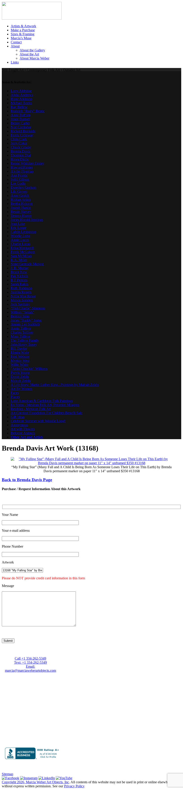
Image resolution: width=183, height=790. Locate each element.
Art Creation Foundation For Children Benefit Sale (46, 413)
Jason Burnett (20, 119)
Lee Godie (18, 183)
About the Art (29, 54)
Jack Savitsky (20, 304)
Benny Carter (20, 123)
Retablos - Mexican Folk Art (31, 409)
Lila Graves (19, 191)
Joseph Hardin (21, 208)
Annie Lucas (20, 240)
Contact (16, 42)
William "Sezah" (22, 312)
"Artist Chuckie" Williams (29, 369)
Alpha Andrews (22, 95)
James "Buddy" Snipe (26, 320)
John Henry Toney (24, 344)
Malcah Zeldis (21, 381)
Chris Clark (19, 139)
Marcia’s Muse (21, 38)
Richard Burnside (23, 131)
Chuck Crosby (21, 147)
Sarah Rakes (19, 284)
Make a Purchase (23, 30)
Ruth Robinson (21, 288)
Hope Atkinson (21, 99)
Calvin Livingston (23, 232)
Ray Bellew (19, 107)
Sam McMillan (21, 256)
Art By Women (21, 389)
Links (15, 62)
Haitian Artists (21, 199)
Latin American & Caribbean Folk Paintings (42, 401)
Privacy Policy (74, 786)
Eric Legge (18, 228)
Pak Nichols (19, 276)
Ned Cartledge (21, 127)
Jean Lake (18, 224)
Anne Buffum (20, 115)
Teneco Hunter (21, 216)
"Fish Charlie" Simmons (28, 308)
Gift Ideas (18, 417)
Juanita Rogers (21, 292)
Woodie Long (20, 236)
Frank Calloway (22, 135)
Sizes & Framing (22, 34)
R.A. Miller (19, 260)
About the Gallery (32, 50)
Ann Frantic (19, 175)
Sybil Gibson (20, 179)
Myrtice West (20, 360)
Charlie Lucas (20, 244)
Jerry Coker (19, 143)
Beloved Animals (23, 433)
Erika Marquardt (22, 248)
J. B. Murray (20, 268)
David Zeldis (20, 377)
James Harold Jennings (27, 220)
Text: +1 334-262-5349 (30, 662)
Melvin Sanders (22, 300)
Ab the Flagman (22, 171)
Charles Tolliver (22, 332)
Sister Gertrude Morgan (27, 264)
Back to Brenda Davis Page (27, 479)
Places (15, 397)
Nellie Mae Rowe (23, 296)
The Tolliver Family (25, 340)
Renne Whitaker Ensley (27, 163)
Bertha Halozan (22, 203)
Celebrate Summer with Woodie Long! (38, 421)
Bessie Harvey (21, 212)
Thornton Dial (21, 155)
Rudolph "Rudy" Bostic (28, 111)
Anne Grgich (20, 195)
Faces (15, 393)
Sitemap (7, 774)
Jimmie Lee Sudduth (25, 324)
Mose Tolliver (20, 336)
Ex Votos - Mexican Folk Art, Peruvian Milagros (45, 405)
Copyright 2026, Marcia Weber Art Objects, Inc (35, 782)
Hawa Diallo (20, 159)
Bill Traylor (19, 348)
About (15, 46)
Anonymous (19, 425)
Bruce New (19, 272)
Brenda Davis (20, 151)
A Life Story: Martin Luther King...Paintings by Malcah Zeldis (55, 385)
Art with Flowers (23, 429)
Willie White (19, 364)
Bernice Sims (20, 316)
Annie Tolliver (21, 328)
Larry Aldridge (21, 91)
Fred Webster (20, 356)
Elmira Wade (20, 352)
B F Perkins (19, 280)
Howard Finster (22, 167)
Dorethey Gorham (23, 187)
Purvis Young (20, 373)
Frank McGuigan (23, 252)
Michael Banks (21, 103)
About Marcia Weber (34, 58)
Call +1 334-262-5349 (30, 658)
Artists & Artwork (23, 26)
